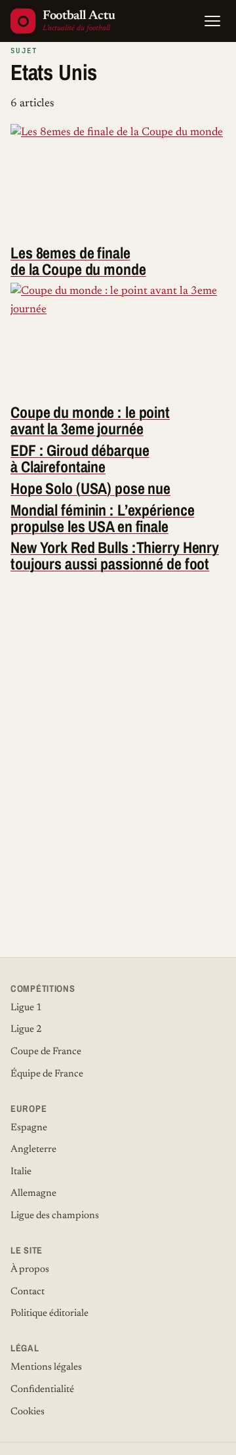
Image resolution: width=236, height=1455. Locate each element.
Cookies (27, 1412)
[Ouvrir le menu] (212, 20)
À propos (29, 1270)
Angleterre (33, 1150)
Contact (27, 1292)
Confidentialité (42, 1390)
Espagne (28, 1128)
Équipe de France (46, 1074)
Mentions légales (46, 1367)
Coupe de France (45, 1052)
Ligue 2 (26, 1030)
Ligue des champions (54, 1216)
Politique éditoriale (49, 1314)
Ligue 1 (26, 1008)
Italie (20, 1172)
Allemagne (33, 1194)
